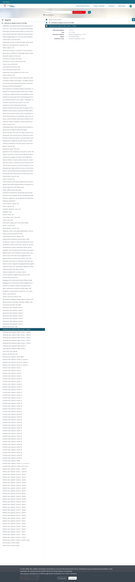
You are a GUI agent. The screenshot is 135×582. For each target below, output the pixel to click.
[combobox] (79, 12)
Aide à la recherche (49, 15)
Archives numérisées (99, 6)
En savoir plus (62, 578)
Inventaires (111, 6)
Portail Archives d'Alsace (83, 6)
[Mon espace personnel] (130, 6)
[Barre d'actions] (133, 19)
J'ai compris (73, 578)
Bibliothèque (121, 6)
